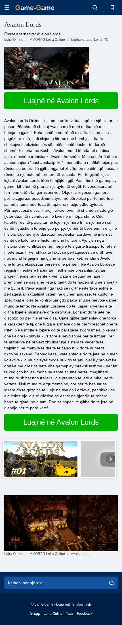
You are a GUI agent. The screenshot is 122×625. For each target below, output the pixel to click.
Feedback (84, 614)
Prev (11, 458)
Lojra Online (53, 614)
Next (110, 458)
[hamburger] (6, 7)
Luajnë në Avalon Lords (61, 100)
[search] (112, 583)
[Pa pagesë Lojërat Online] (35, 7)
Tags (69, 614)
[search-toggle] (95, 7)
